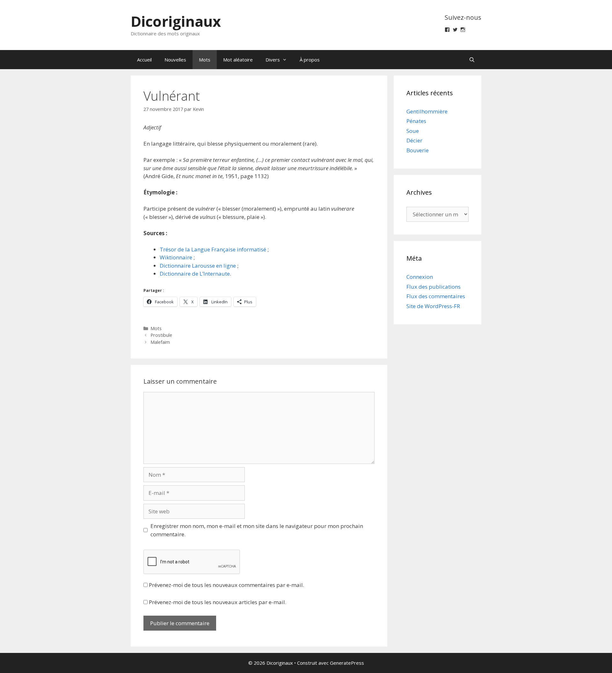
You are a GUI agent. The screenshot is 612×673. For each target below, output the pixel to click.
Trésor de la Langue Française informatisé (213, 249)
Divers (273, 59)
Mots (204, 59)
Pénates (416, 121)
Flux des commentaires (435, 296)
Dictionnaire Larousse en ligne (198, 265)
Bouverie (417, 150)
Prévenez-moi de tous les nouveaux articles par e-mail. (217, 602)
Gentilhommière (427, 111)
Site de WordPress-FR (433, 306)
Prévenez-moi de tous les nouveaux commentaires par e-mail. (226, 585)
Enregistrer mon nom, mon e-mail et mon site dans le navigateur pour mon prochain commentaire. (256, 530)
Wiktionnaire (176, 257)
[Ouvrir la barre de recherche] (472, 59)
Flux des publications (433, 286)
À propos (310, 59)
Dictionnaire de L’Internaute (195, 273)
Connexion (419, 276)
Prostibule (161, 335)
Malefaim (160, 342)
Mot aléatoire (238, 59)
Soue (412, 130)
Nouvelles (175, 59)
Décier (414, 140)
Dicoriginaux (176, 21)
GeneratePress (347, 663)
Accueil (144, 59)
